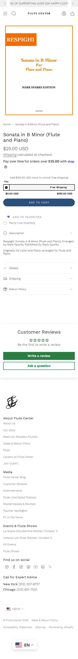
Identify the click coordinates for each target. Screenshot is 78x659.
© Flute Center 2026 (15, 620)
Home (7, 124)
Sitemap (40, 627)
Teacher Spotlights (15, 510)
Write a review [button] (39, 356)
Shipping (9, 155)
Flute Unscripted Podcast (19, 497)
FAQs (6, 450)
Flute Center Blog (14, 477)
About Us (9, 423)
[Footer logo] (11, 402)
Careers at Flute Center (18, 456)
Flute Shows (11, 551)
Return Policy (17, 289)
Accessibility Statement (17, 627)
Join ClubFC (11, 463)
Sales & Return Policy (17, 443)
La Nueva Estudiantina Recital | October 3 (30, 531)
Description (16, 233)
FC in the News (13, 517)
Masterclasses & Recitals (19, 503)
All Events (9, 544)
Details (13, 268)
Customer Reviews (15, 484)
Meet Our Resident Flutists (20, 436)
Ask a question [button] (39, 366)
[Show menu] (5, 13)
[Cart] (72, 13)
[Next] (73, 3)
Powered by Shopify (61, 627)
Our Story (9, 430)
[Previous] (5, 3)
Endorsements (12, 490)
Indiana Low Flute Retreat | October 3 (27, 537)
